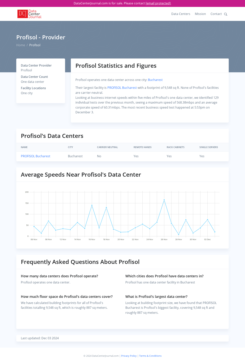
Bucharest (155, 80)
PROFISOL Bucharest (122, 88)
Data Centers (180, 14)
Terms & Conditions (150, 355)
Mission (200, 14)
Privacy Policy (129, 355)
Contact (216, 14)
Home (20, 45)
